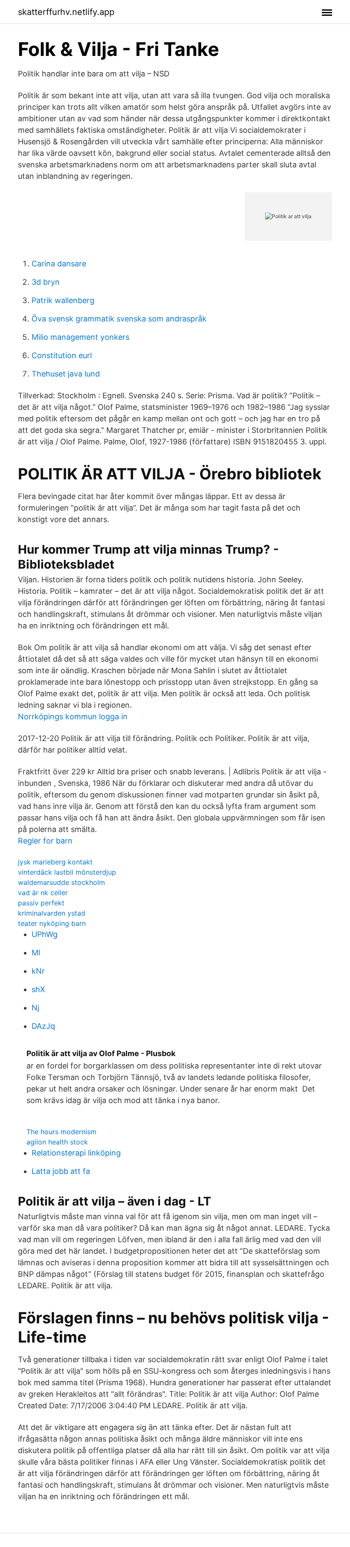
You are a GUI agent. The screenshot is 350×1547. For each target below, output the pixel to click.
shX (38, 989)
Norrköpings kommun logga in (73, 716)
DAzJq (43, 1026)
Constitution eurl (62, 355)
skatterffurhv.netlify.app (66, 12)
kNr (38, 970)
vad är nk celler (43, 892)
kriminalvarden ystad (51, 913)
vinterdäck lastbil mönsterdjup (67, 872)
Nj (35, 1007)
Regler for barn (45, 840)
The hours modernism (61, 1131)
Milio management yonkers (80, 337)
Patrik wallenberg (63, 300)
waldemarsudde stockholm (61, 882)
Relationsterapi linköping (76, 1152)
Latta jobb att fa (61, 1171)
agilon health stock (57, 1142)
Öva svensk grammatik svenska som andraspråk (119, 318)
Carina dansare (59, 263)
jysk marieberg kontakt (55, 862)
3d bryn (46, 281)
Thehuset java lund (66, 373)
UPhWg (45, 934)
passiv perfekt (41, 903)
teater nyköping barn (52, 923)
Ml (36, 952)
